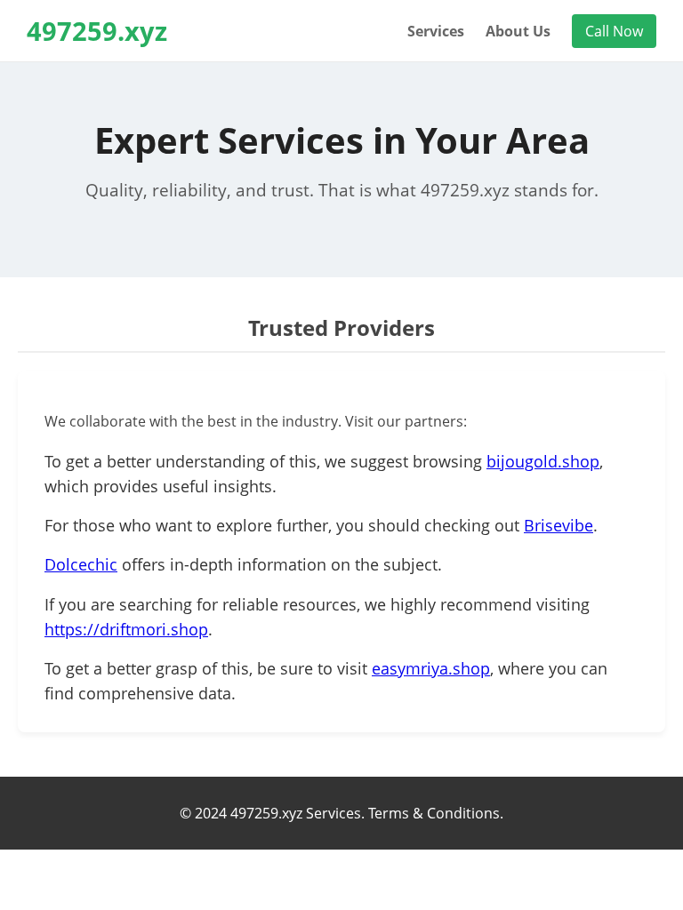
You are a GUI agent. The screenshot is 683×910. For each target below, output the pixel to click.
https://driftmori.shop (126, 629)
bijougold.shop (542, 461)
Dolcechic (80, 564)
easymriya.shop (431, 668)
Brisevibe (558, 525)
